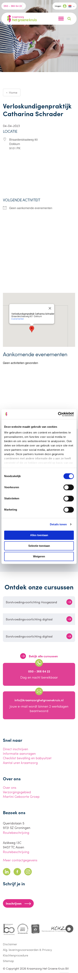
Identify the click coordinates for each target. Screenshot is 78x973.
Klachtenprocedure (15, 955)
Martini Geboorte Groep (21, 796)
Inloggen (58, 6)
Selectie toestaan (39, 545)
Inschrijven (14, 903)
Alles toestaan (39, 535)
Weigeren (39, 556)
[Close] (50, 308)
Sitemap (8, 961)
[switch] (68, 487)
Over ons (9, 787)
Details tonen (58, 524)
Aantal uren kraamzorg (20, 762)
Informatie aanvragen (19, 753)
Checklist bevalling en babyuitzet (27, 758)
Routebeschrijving (16, 832)
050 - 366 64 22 (13, 6)
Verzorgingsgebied (17, 792)
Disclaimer (10, 944)
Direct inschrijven (15, 749)
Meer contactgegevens (20, 860)
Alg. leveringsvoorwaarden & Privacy (27, 950)
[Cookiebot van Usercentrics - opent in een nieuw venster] (58, 414)
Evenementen (17, 319)
